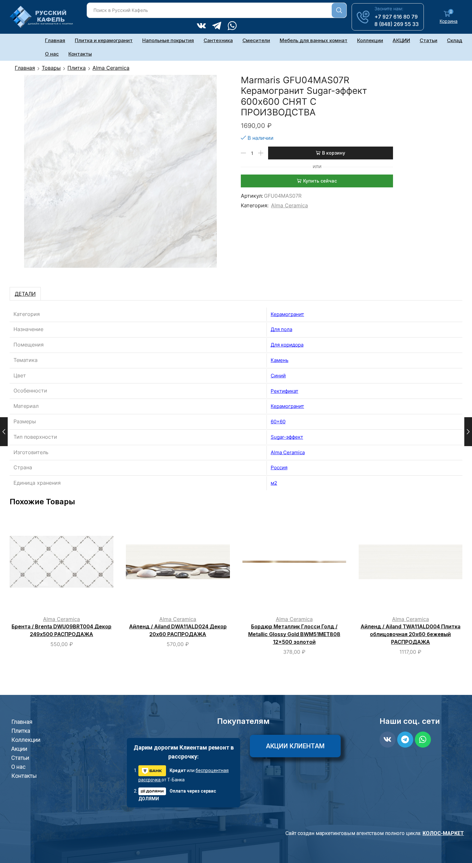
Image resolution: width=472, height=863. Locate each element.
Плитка (76, 68)
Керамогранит (287, 314)
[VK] (201, 26)
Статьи (428, 40)
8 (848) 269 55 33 (396, 24)
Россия (279, 467)
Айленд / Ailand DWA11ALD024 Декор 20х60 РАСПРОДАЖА (178, 630)
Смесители (256, 40)
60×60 (278, 421)
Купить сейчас (320, 181)
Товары (51, 68)
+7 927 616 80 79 (396, 16)
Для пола (281, 329)
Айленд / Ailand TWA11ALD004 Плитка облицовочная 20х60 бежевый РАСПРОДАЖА (410, 634)
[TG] (216, 26)
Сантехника (218, 40)
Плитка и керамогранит (104, 40)
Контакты (80, 54)
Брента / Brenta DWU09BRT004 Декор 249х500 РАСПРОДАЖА (61, 630)
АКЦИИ (401, 40)
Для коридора (287, 345)
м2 (274, 483)
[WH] (232, 26)
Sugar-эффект (287, 437)
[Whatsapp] (423, 740)
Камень (279, 360)
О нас (52, 54)
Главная (55, 40)
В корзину (333, 153)
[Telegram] (405, 740)
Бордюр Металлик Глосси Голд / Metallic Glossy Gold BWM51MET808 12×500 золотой (294, 634)
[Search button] (339, 10)
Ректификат (284, 391)
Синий (278, 376)
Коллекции (370, 40)
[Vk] (388, 740)
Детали (25, 294)
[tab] (25, 294)
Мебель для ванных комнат (313, 40)
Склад (454, 40)
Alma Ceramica (110, 68)
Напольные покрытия (168, 40)
